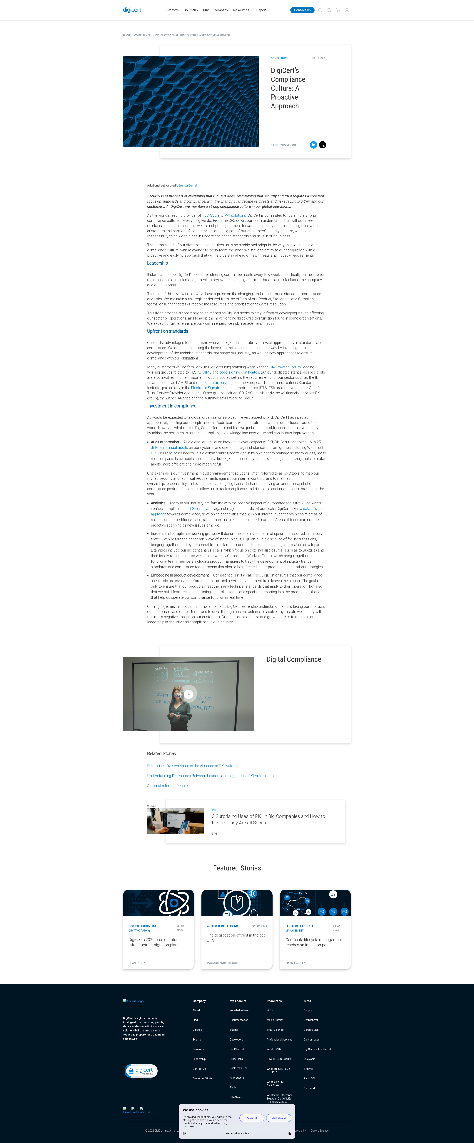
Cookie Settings (320, 1130)
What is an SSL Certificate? (275, 1083)
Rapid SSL (310, 1078)
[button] (140, 1071)
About (196, 1010)
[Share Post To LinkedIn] (314, 145)
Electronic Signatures (208, 387)
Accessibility (298, 1130)
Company (221, 10)
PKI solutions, (236, 215)
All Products (237, 1077)
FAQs (270, 1010)
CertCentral (237, 1049)
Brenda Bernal (187, 185)
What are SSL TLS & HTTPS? (278, 1070)
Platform (172, 10)
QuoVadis (309, 1059)
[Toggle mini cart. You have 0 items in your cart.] (338, 10)
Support (260, 10)
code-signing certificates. (239, 372)
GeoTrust (309, 1088)
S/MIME (204, 372)
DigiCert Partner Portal (317, 1049)
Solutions (191, 10)
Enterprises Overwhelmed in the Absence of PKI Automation (196, 765)
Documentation (239, 1020)
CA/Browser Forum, (285, 367)
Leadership (199, 1059)
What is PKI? (274, 1049)
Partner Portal (238, 1068)
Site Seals (236, 1097)
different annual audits (169, 447)
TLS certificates (200, 508)
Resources (241, 10)
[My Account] (347, 10)
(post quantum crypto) (214, 382)
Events (197, 1039)
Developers (236, 1039)
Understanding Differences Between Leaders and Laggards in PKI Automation (210, 775)
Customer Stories (203, 1078)
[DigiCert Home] (132, 10)
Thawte (308, 1068)
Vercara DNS (311, 1029)
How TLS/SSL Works (279, 1059)
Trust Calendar (275, 1029)
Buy (206, 10)
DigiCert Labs (311, 1039)
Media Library (275, 1020)
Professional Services (279, 1039)
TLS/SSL (209, 215)
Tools (233, 1087)
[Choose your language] (329, 10)
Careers (197, 1029)
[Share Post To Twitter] (323, 145)
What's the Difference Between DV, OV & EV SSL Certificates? (280, 1098)
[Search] (320, 10)
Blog (195, 1020)
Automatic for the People (167, 785)
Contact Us (302, 10)
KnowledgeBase (239, 1010)
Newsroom (199, 1049)
